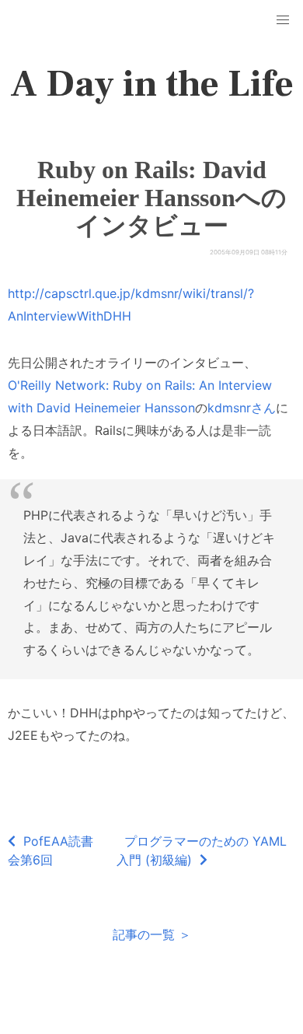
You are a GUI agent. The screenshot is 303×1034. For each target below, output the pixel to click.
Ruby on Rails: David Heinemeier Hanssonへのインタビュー (151, 198)
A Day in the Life (152, 84)
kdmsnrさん (241, 407)
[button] (283, 20)
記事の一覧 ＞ (152, 934)
